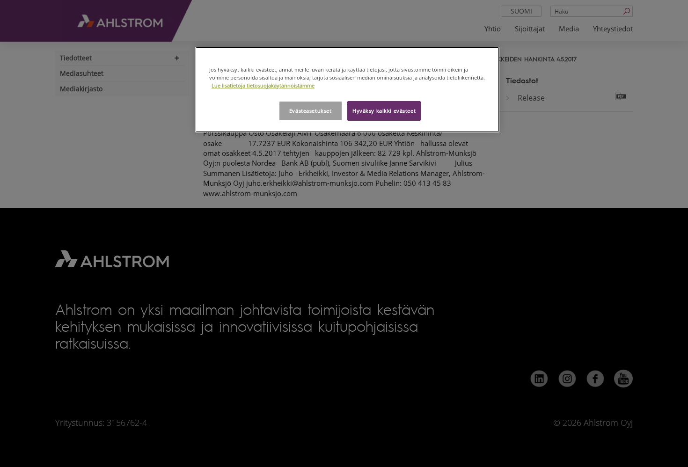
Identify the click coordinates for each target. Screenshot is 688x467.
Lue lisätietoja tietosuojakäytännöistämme (263, 85)
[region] (347, 89)
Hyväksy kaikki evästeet (384, 110)
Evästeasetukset (310, 110)
